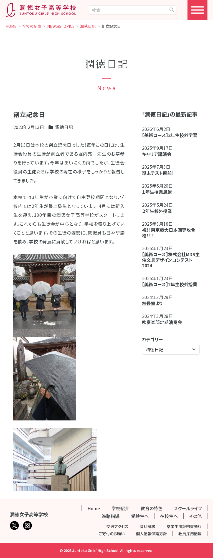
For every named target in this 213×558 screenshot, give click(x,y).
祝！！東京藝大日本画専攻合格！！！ (168, 232)
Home (93, 508)
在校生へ (169, 516)
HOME (11, 26)
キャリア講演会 (156, 154)
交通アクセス (117, 526)
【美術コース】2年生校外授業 (169, 284)
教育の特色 (152, 508)
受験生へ (140, 516)
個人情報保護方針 (151, 533)
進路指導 (111, 516)
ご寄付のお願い (112, 533)
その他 (195, 516)
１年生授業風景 (157, 191)
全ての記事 (31, 26)
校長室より (152, 303)
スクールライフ (188, 508)
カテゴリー (152, 339)
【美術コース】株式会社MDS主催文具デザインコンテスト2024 (171, 260)
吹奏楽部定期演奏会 (162, 322)
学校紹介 (120, 508)
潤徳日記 (88, 26)
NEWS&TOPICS (61, 26)
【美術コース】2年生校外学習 (172, 135)
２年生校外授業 (159, 211)
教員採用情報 (190, 533)
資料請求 (147, 526)
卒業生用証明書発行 (184, 526)
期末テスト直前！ (158, 173)
